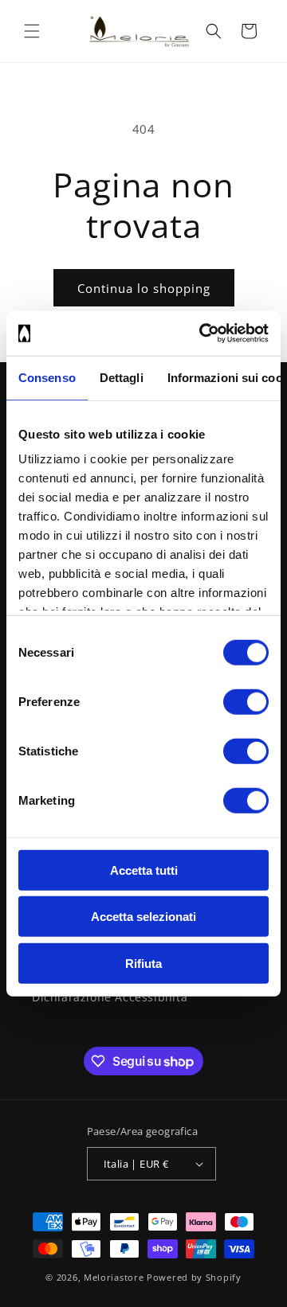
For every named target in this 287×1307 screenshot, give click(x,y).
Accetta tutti (144, 869)
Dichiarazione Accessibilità (109, 997)
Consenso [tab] (47, 377)
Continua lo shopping (143, 288)
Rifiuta (143, 963)
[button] (31, 31)
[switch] (246, 701)
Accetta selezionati (143, 916)
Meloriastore (114, 1277)
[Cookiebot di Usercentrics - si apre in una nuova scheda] (202, 333)
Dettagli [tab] (122, 377)
